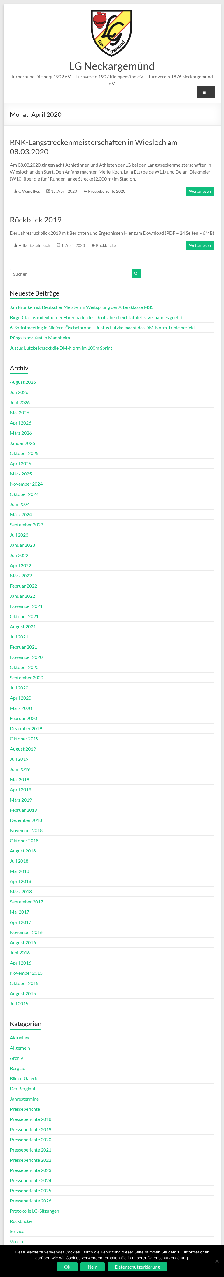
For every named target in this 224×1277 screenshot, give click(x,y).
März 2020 (21, 708)
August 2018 (23, 850)
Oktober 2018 (24, 840)
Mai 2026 (19, 412)
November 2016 (26, 932)
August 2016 (23, 942)
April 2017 (20, 922)
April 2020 (20, 698)
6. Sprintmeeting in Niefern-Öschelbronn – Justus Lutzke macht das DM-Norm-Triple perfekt (102, 327)
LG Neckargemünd (112, 65)
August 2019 (23, 748)
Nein (92, 1266)
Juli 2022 (19, 555)
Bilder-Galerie (24, 1078)
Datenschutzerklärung (137, 1266)
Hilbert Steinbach (34, 245)
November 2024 (26, 484)
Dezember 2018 (26, 820)
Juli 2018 (19, 861)
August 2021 (23, 626)
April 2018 (20, 881)
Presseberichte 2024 (30, 1180)
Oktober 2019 (24, 738)
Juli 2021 (19, 636)
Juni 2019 (20, 769)
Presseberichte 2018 (30, 1119)
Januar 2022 (22, 596)
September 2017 (26, 901)
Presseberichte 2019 (30, 1129)
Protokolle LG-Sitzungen (34, 1211)
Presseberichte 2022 (30, 1160)
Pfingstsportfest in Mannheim (40, 337)
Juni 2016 (20, 952)
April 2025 (20, 463)
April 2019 (20, 789)
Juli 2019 (19, 759)
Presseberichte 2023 (30, 1170)
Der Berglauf (22, 1088)
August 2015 (23, 993)
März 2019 (21, 799)
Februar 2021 (23, 647)
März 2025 (21, 473)
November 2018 (26, 830)
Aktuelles (19, 1037)
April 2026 (20, 422)
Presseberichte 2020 (106, 191)
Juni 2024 (20, 504)
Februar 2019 (23, 810)
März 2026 (21, 433)
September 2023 (26, 524)
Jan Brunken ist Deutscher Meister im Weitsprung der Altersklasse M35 (81, 307)
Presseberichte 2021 (30, 1149)
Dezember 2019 (26, 728)
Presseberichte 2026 (30, 1200)
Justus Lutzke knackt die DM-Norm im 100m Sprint (61, 348)
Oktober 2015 (24, 983)
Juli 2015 (19, 1003)
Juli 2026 (19, 392)
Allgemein (20, 1047)
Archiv (16, 1058)
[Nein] (217, 1261)
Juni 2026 (20, 402)
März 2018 (21, 891)
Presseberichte (25, 1109)
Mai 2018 (19, 871)
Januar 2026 (22, 443)
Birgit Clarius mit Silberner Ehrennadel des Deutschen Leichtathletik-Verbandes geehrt (96, 317)
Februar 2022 (23, 585)
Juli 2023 (19, 534)
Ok (67, 1266)
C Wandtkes (29, 191)
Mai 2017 (19, 912)
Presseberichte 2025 (30, 1190)
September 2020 (26, 677)
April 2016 (20, 962)
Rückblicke (106, 245)
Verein (16, 1241)
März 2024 (21, 514)
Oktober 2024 (24, 494)
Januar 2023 (22, 545)
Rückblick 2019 (36, 219)
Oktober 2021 (24, 616)
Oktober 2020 (24, 667)
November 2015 (26, 973)
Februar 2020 (23, 718)
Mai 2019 (19, 779)
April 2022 (20, 565)
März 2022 (21, 575)
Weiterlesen (200, 191)
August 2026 (23, 382)
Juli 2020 (19, 687)
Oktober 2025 (24, 453)
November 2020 (26, 657)
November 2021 (26, 606)
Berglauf (18, 1068)
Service (17, 1231)
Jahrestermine (24, 1098)
